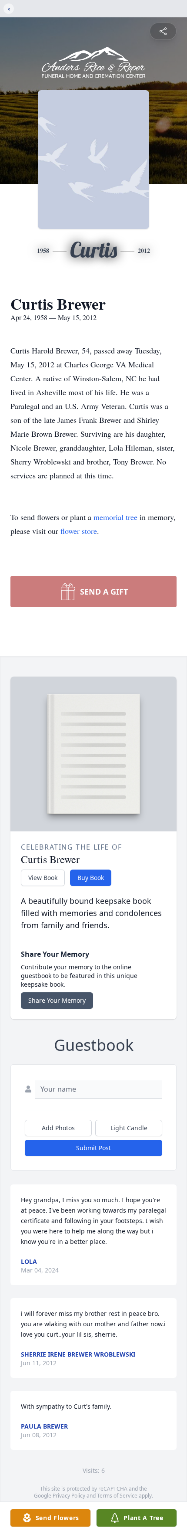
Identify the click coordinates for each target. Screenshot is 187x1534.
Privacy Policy (69, 1495)
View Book (42, 877)
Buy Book (90, 877)
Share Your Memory (57, 1000)
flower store (78, 531)
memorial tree (115, 517)
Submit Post (93, 1148)
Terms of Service (117, 1495)
